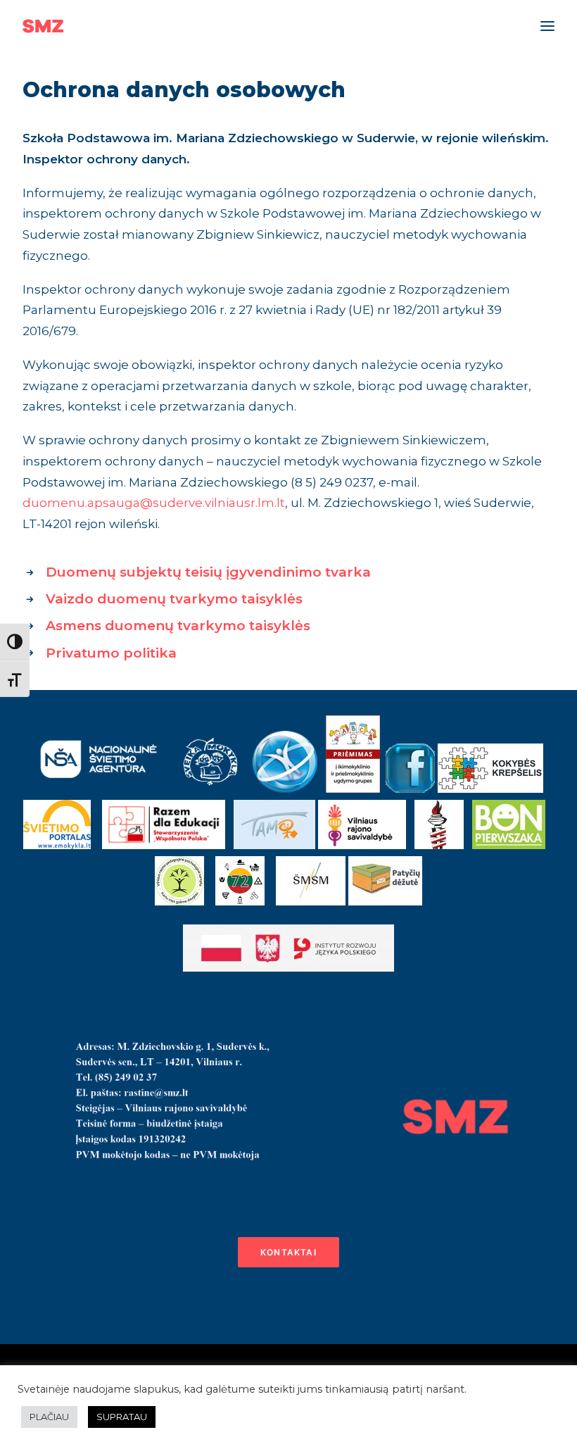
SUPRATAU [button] (121, 1416)
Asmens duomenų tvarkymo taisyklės (178, 625)
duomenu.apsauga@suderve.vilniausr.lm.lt (154, 503)
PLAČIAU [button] (49, 1416)
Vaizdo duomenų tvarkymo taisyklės (174, 599)
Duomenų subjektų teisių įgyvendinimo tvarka (208, 572)
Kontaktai (288, 1252)
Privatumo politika (111, 653)
